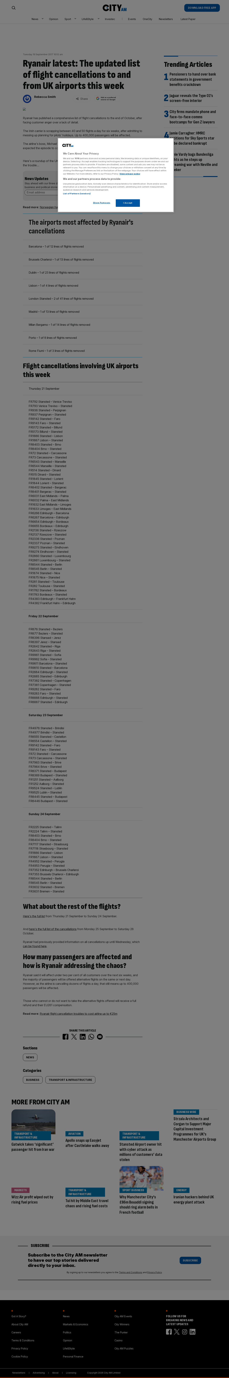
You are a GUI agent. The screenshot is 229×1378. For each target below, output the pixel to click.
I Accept (127, 203)
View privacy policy (130, 174)
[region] (116, 175)
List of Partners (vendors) (77, 193)
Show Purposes (101, 202)
